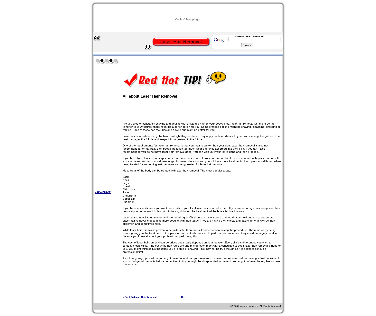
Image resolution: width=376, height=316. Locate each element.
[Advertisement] (168, 60)
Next (183, 297)
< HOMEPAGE (103, 192)
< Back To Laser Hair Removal (139, 297)
